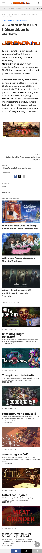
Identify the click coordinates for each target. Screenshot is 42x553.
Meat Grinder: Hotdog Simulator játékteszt (16, 535)
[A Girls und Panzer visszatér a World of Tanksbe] (21, 244)
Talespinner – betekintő (18, 375)
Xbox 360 (34, 14)
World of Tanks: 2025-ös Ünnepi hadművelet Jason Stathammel (20, 227)
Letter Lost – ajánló (14, 495)
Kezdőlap (5, 14)
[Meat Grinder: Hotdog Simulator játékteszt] (21, 516)
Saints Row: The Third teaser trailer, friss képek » (23, 158)
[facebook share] (15, 176)
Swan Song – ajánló (15, 454)
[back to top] (37, 544)
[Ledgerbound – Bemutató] (21, 396)
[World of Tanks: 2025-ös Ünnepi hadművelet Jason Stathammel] (21, 212)
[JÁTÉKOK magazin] (21, 3)
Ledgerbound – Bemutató (19, 413)
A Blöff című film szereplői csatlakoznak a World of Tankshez (16, 293)
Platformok (28, 9)
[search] (38, 3)
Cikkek (11, 9)
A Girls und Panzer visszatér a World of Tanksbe (18, 260)
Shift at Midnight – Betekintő (14, 335)
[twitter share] (19, 176)
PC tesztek (12, 329)
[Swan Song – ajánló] (21, 437)
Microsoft (24, 14)
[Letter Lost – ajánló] (21, 478)
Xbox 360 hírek (7, 16)
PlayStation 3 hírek (8, 21)
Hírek (4, 9)
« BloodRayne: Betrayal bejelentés (16, 168)
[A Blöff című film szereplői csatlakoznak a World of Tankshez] (21, 276)
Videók (19, 9)
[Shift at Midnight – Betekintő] (21, 317)
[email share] (24, 176)
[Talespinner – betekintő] (21, 358)
